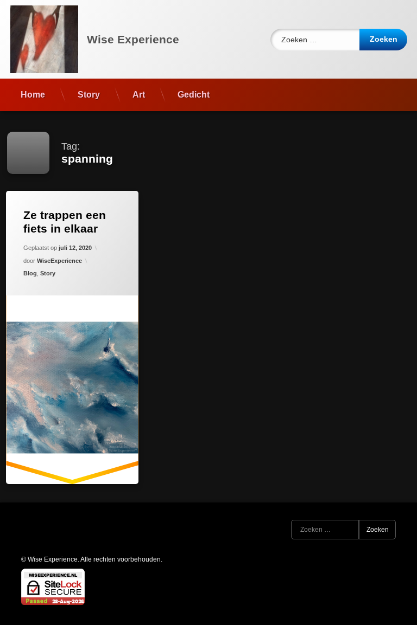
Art (138, 94)
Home (33, 94)
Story (89, 94)
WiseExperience (59, 260)
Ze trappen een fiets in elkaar (64, 222)
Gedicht (194, 94)
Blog (30, 273)
